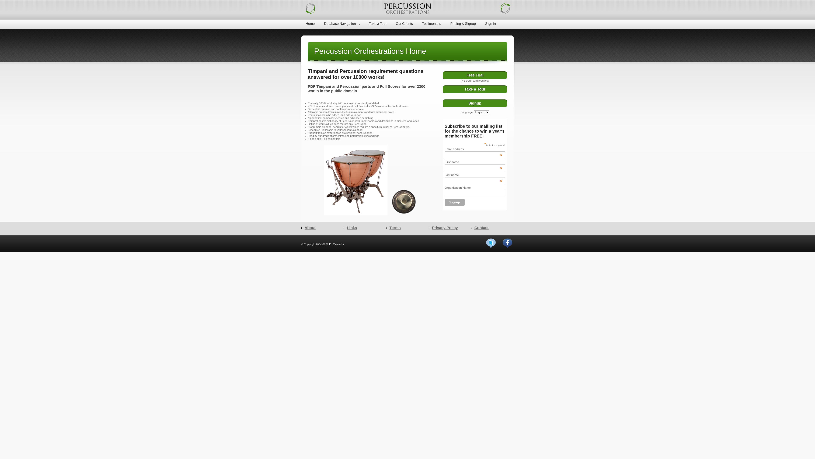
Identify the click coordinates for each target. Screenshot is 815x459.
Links (352, 228)
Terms (395, 228)
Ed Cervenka (336, 244)
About (310, 228)
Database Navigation (340, 24)
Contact (481, 228)
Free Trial (475, 75)
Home (310, 24)
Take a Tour (377, 24)
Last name (473, 175)
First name (473, 162)
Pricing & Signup (463, 24)
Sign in (490, 24)
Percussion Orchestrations (407, 8)
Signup (474, 103)
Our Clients (404, 24)
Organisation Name (458, 187)
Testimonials (431, 24)
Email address (473, 149)
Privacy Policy (445, 228)
